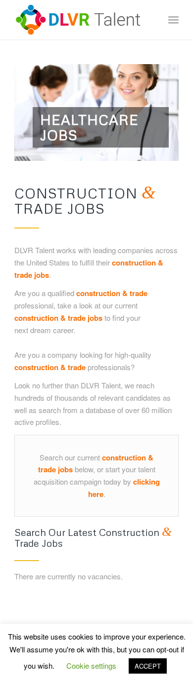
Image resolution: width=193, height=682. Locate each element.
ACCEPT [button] (148, 666)
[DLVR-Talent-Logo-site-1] (79, 19)
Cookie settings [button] (91, 665)
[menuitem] (173, 20)
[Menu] (173, 20)
